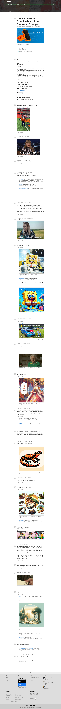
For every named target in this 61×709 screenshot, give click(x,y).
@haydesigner (21, 596)
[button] (7, 4)
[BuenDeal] (19, 699)
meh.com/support (31, 648)
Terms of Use (39, 707)
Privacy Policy (35, 707)
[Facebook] (31, 699)
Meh (6, 675)
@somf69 (20, 165)
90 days (18, 95)
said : (27, 58)
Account (19, 675)
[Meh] (9, 1)
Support (31, 678)
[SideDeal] (10, 699)
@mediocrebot (21, 278)
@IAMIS (20, 423)
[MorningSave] (19, 697)
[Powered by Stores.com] (30, 705)
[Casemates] (14, 701)
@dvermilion (21, 179)
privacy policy (24, 687)
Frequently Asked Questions (34, 677)
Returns (31, 680)
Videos (7, 680)
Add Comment (9, 11)
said (29, 167)
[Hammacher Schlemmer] (10, 695)
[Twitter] (35, 699)
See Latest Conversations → (47, 688)
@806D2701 (21, 323)
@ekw (20, 348)
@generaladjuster (22, 648)
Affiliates (31, 681)
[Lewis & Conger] (19, 695)
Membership (8, 691)
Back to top (30, 673)
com (13, 2)
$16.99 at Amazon (21, 90)
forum (16, 2)
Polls (6, 678)
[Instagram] (33, 699)
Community (44, 675)
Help (31, 675)
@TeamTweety (25, 188)
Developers (8, 681)
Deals (7, 677)
